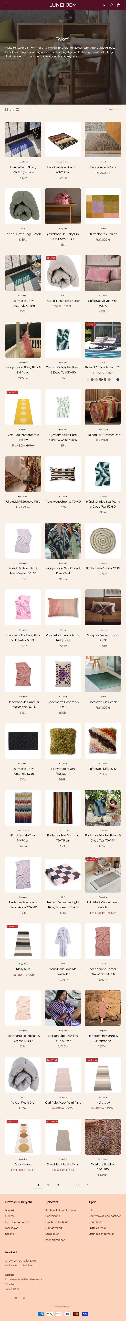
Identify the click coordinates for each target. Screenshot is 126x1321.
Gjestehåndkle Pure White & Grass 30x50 (63, 437)
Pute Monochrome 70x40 (63, 501)
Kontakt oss (96, 1222)
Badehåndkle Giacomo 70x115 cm (63, 838)
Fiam (23, 229)
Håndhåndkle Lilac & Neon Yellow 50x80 (23, 571)
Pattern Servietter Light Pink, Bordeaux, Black (63, 904)
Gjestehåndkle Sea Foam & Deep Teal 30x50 (63, 370)
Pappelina (23, 429)
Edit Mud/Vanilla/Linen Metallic (102, 904)
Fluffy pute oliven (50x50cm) (63, 771)
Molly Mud (23, 969)
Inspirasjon (11, 1227)
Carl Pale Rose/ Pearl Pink (63, 1102)
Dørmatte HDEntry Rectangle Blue (23, 169)
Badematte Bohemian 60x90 (63, 704)
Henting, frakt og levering (60, 1210)
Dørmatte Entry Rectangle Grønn (23, 303)
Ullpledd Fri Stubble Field (23, 501)
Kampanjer (52, 1233)
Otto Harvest (23, 1164)
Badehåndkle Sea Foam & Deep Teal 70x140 (103, 838)
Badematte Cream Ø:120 (103, 568)
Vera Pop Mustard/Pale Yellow (23, 437)
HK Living (102, 295)
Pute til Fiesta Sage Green (23, 234)
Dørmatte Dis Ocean (103, 702)
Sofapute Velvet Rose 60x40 (102, 303)
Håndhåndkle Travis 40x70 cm (23, 838)
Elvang (63, 630)
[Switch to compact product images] (17, 109)
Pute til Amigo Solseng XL (103, 367)
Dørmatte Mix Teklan (102, 234)
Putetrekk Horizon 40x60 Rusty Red (63, 637)
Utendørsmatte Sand (102, 167)
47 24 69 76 (12, 1288)
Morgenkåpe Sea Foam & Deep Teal (63, 571)
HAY (63, 897)
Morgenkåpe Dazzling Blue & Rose (63, 1038)
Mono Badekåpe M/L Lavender (63, 971)
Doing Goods (103, 1159)
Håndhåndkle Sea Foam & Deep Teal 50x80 (103, 504)
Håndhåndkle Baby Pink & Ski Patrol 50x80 (23, 637)
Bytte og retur (97, 1227)
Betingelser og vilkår (101, 1233)
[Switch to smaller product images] (11, 109)
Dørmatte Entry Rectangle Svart (23, 771)
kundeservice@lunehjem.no (23, 1279)
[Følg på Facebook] (7, 1298)
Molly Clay (103, 1102)
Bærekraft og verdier (18, 1222)
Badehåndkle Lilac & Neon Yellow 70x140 (23, 904)
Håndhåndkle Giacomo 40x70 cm (63, 169)
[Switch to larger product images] (6, 109)
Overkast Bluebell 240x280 (103, 1167)
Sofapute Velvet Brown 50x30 (103, 637)
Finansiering (52, 1215)
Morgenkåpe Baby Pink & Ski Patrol (23, 370)
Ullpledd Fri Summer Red (102, 435)
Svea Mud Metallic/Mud (63, 1164)
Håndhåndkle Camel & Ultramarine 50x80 (23, 704)
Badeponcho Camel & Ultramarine (103, 1038)
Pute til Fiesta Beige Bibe (63, 301)
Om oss (9, 1215)
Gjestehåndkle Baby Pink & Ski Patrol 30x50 (63, 236)
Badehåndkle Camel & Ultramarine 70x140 (102, 971)
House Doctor (23, 162)
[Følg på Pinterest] (24, 1298)
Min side (10, 1210)
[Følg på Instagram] (15, 1298)
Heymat (103, 162)
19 (77, 1185)
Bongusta (63, 229)
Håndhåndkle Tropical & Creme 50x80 (23, 1038)
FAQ (91, 1210)
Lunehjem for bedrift (57, 1222)
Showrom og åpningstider (105, 1215)
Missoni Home (63, 162)
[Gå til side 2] (88, 1185)
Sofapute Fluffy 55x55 (102, 769)
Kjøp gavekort (53, 1227)
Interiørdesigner (55, 1239)
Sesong (9, 1233)
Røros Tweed (103, 429)
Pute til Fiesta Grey (23, 1102)
